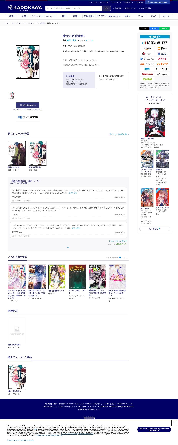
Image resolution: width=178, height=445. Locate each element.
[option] (18, 333)
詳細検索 (118, 8)
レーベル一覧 (116, 2)
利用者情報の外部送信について (89, 409)
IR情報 (55, 404)
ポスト (145, 28)
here (35, 429)
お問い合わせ (64, 406)
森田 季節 (71, 40)
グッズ (153, 16)
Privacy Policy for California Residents (20, 440)
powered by (112, 244)
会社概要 (48, 404)
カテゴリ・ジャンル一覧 (99, 2)
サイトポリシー (93, 406)
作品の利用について (51, 406)
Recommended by (112, 257)
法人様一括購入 (109, 404)
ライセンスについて (85, 404)
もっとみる (153, 229)
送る (165, 28)
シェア (155, 28)
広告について (72, 404)
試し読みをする (29, 105)
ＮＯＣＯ (89, 40)
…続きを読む (72, 193)
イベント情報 (146, 8)
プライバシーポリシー (78, 406)
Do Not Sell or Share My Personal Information (117, 406)
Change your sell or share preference (49, 435)
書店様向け (98, 404)
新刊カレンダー (131, 8)
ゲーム (140, 16)
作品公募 (140, 2)
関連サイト (129, 2)
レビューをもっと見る (117, 241)
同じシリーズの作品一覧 (118, 134)
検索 (106, 8)
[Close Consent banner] (174, 423)
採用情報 (62, 404)
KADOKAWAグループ (124, 404)
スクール (166, 16)
